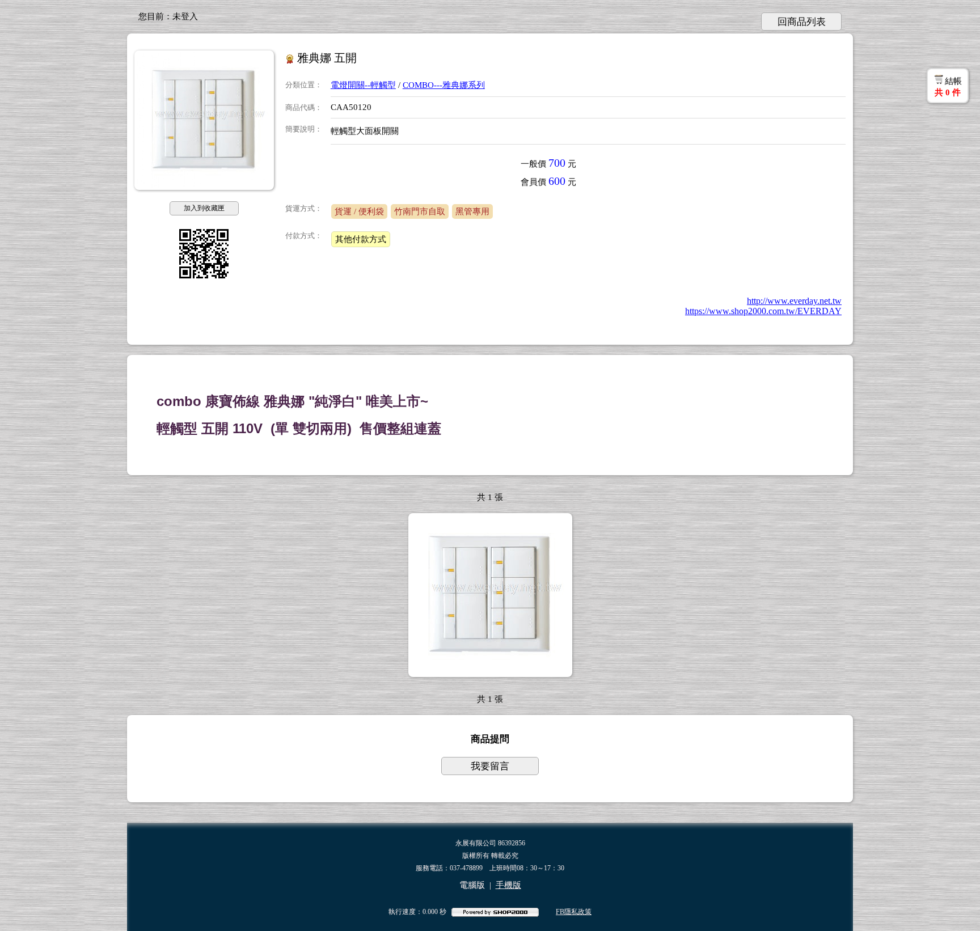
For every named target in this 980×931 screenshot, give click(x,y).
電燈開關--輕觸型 (363, 85)
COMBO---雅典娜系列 (444, 85)
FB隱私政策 (574, 912)
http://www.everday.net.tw (794, 301)
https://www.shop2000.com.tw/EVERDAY (763, 311)
